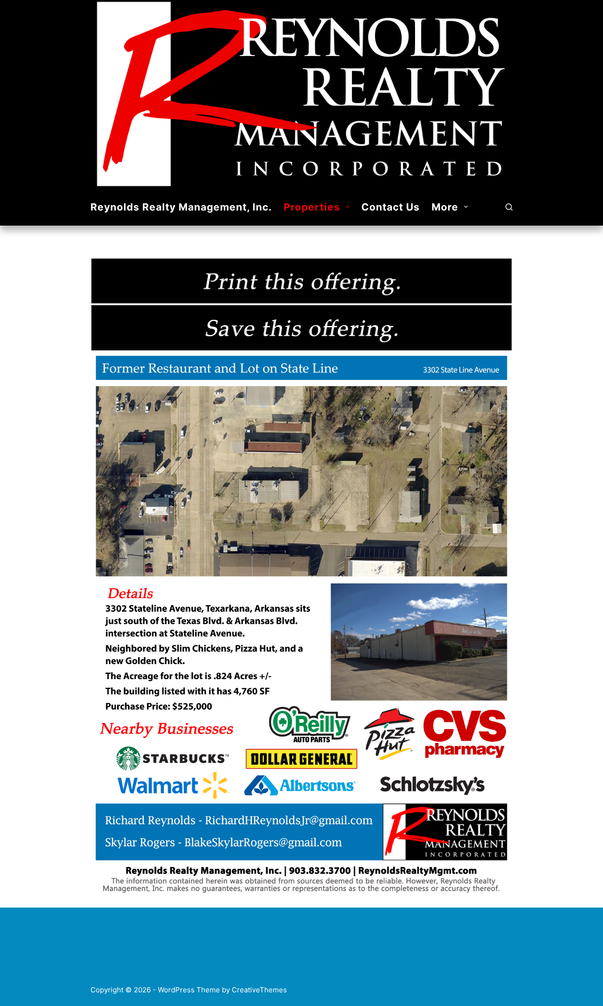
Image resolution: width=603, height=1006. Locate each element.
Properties (312, 207)
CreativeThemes (259, 989)
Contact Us (390, 207)
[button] (347, 206)
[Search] (509, 207)
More (445, 207)
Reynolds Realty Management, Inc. (181, 207)
